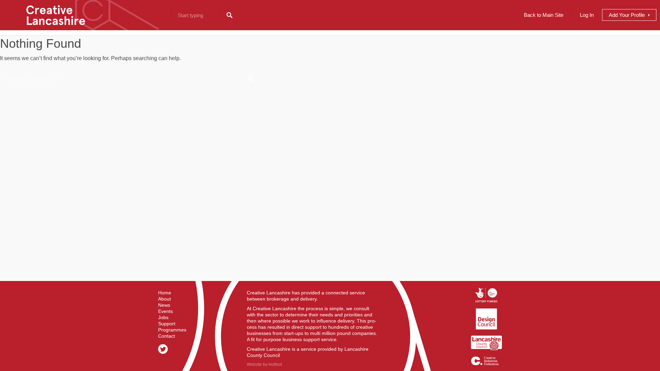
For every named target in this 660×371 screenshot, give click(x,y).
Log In (587, 15)
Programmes (172, 330)
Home (164, 292)
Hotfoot (275, 364)
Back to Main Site (543, 15)
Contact (166, 336)
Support (166, 323)
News (164, 305)
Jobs (163, 317)
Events (165, 311)
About (164, 299)
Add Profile (627, 15)
